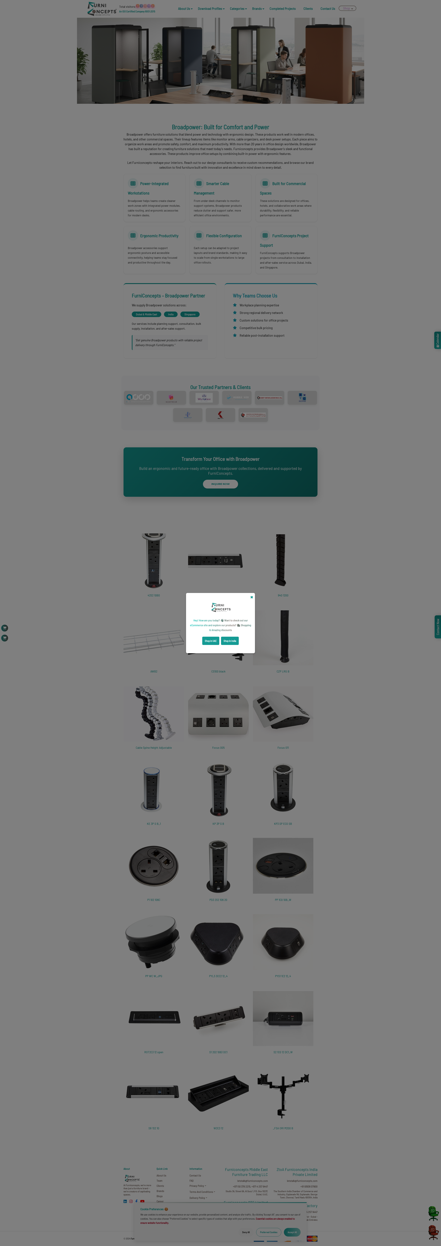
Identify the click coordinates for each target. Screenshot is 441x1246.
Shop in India (230, 640)
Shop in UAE (211, 640)
